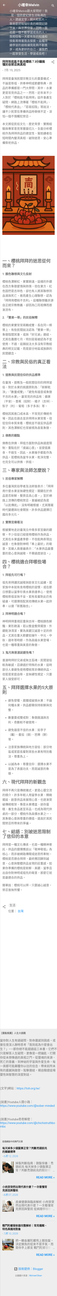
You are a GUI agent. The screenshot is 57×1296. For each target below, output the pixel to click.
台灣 (21, 911)
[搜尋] (53, 5)
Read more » (45, 1177)
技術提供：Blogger (30, 1269)
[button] (53, 62)
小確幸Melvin (28, 5)
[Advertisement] (28, 1003)
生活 (12, 905)
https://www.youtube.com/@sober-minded (27, 1105)
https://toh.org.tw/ (28, 1088)
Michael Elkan (35, 1275)
